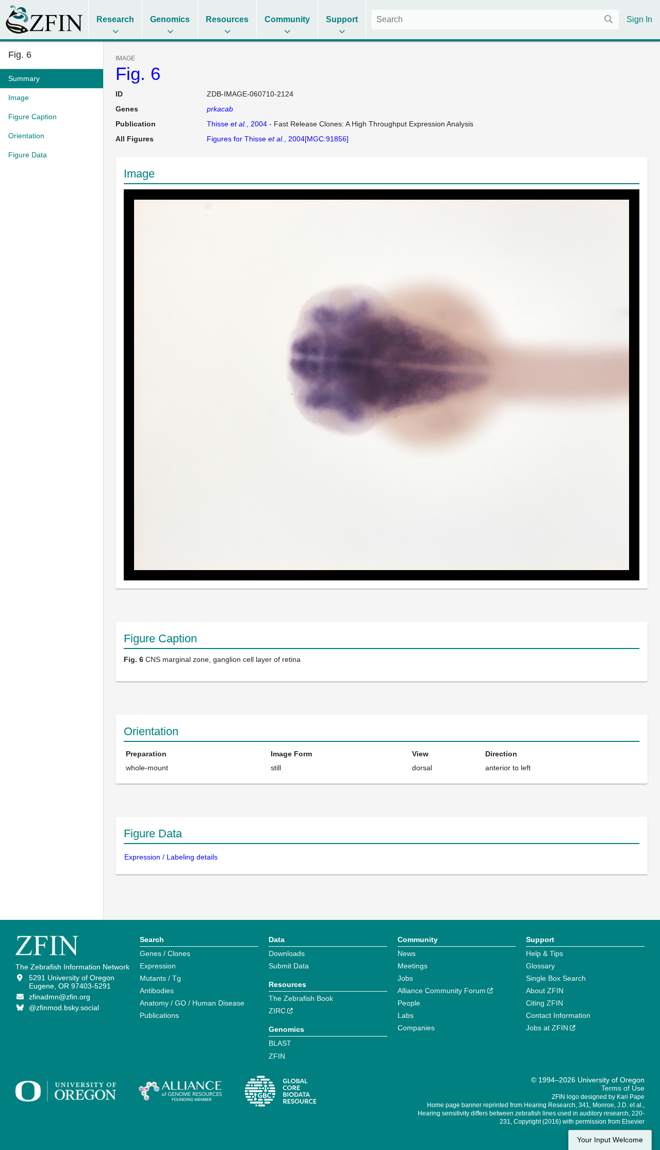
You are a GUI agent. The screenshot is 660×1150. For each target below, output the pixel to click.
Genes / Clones (165, 953)
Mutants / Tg (160, 978)
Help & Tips (544, 953)
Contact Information (558, 1015)
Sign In (639, 19)
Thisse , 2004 (237, 124)
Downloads (287, 953)
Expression (158, 966)
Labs (406, 1015)
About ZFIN (545, 990)
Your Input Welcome (610, 1140)
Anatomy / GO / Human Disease (192, 1003)
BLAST (280, 1043)
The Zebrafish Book (301, 998)
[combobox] (495, 19)
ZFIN (277, 1056)
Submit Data (289, 966)
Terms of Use (623, 1088)
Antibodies (157, 990)
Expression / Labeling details (171, 857)
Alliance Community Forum (442, 990)
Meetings (412, 966)
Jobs (405, 978)
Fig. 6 (138, 73)
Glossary (540, 966)
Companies (416, 1028)
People (409, 1003)
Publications (159, 1015)
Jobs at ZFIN (547, 1028)
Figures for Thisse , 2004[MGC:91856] (278, 139)
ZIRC (277, 1011)
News (407, 953)
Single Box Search (556, 978)
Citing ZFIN (544, 1003)
